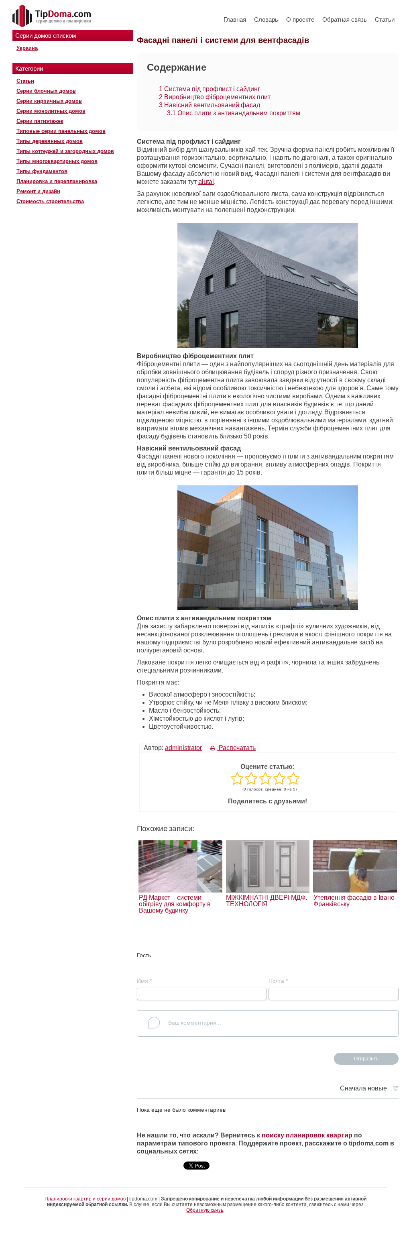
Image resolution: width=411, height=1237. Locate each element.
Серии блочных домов (46, 91)
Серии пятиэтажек (39, 121)
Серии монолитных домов (50, 111)
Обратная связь (344, 19)
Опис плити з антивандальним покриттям (233, 113)
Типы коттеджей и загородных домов (65, 151)
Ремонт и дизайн (38, 191)
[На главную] (52, 16)
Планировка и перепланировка (56, 181)
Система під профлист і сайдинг (209, 89)
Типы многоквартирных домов (57, 161)
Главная (235, 19)
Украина (27, 48)
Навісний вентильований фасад (209, 105)
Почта (278, 981)
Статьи (385, 19)
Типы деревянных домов (49, 141)
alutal (206, 181)
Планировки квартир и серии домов (85, 1199)
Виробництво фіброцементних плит (215, 97)
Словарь (266, 19)
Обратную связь (204, 1210)
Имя (144, 981)
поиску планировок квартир (307, 1135)
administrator (183, 747)
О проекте (300, 19)
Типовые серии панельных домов (61, 131)
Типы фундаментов (41, 171)
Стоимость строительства (50, 201)
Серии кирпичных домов (49, 101)
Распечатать (236, 747)
